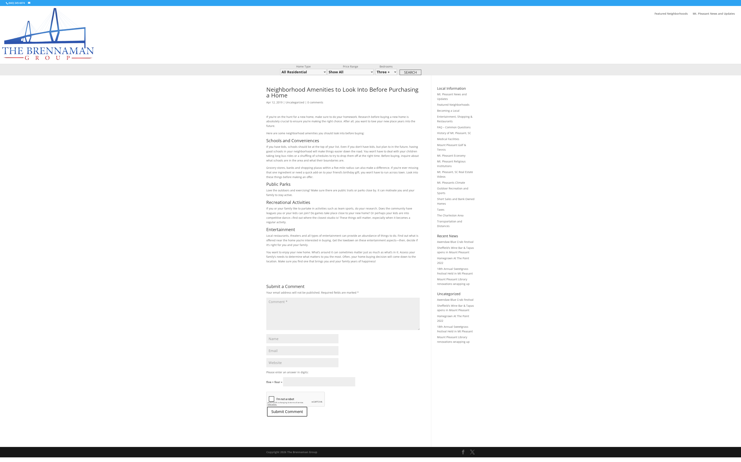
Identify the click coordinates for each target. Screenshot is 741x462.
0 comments (315, 102)
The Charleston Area (450, 215)
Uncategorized (295, 102)
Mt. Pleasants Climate (451, 182)
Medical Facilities (448, 139)
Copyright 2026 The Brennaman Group (291, 452)
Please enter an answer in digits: (287, 372)
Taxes (440, 209)
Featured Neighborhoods (671, 13)
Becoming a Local (448, 110)
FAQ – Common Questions (454, 127)
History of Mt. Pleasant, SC (454, 133)
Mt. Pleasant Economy (451, 155)
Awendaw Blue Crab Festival (455, 242)
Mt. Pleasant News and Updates (714, 13)
